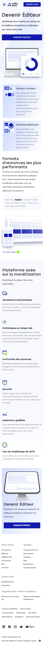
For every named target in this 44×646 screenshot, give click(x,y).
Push (23, 203)
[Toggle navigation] (4, 4)
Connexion (5, 585)
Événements (28, 564)
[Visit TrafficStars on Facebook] (9, 627)
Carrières (27, 557)
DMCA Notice (7, 617)
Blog (25, 560)
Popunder (33, 203)
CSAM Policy (21, 613)
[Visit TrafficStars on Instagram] (15, 627)
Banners (9, 200)
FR (33, 627)
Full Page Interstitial (15, 206)
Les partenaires (29, 568)
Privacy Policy (25, 609)
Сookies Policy (7, 613)
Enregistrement (22, 37)
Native (18, 200)
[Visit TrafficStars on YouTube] (27, 627)
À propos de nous (30, 550)
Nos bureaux (28, 553)
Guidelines (19, 617)
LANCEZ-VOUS (32, 4)
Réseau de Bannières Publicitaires (31, 598)
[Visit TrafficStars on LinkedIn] (3, 627)
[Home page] (13, 4)
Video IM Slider (12, 203)
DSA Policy (32, 613)
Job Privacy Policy (33, 617)
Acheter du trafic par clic (10, 598)
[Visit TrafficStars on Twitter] (21, 627)
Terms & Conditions (10, 609)
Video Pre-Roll (30, 200)
